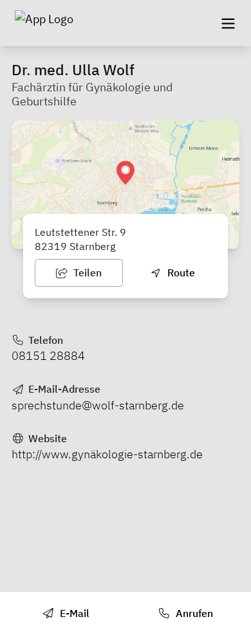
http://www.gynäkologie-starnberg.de (107, 454)
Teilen (86, 272)
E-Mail (73, 613)
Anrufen (193, 613)
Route (180, 272)
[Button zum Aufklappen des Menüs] (228, 23)
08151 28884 (48, 355)
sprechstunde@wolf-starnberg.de (98, 405)
